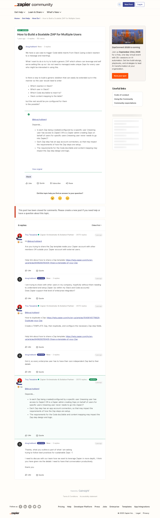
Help (69, 506)
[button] (129, 4)
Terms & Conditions (70, 496)
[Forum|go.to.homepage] (34, 4)
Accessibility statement (88, 496)
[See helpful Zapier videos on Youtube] (39, 506)
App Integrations (142, 506)
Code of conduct (121, 95)
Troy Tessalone (31, 235)
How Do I (36, 18)
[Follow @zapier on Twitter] (34, 506)
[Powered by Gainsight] (80, 491)
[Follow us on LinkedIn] (25, 506)
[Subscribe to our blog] (30, 506)
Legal (138, 513)
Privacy (146, 513)
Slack (28, 177)
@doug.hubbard (39, 119)
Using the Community (123, 99)
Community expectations (125, 103)
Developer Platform (83, 506)
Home (17, 18)
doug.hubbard (31, 46)
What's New (53, 12)
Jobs (105, 506)
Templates (127, 506)
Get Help (18, 12)
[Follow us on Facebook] (20, 506)
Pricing (61, 506)
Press (97, 506)
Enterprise (114, 506)
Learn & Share (35, 12)
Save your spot (120, 76)
